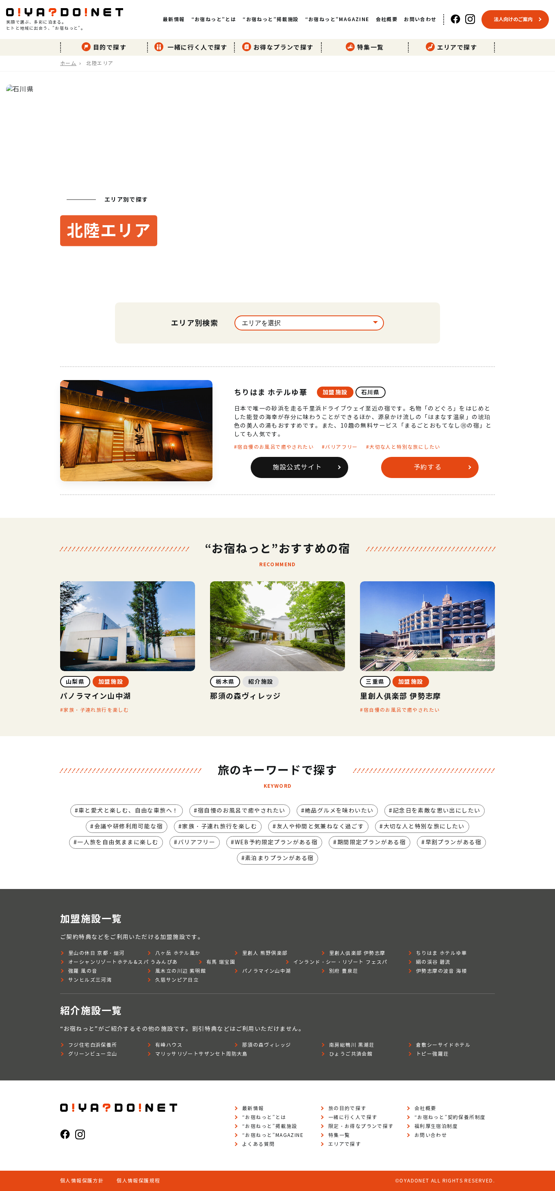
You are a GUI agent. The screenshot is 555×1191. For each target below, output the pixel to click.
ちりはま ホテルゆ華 (270, 392)
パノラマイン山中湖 (266, 971)
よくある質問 (258, 1144)
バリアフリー (341, 447)
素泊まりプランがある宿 (279, 858)
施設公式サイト (297, 467)
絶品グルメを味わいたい (339, 810)
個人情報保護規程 (138, 1181)
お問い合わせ (420, 19)
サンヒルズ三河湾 (90, 980)
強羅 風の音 (82, 971)
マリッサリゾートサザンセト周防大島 (201, 1054)
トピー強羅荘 (432, 1054)
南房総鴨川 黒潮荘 (352, 1045)
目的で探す (109, 47)
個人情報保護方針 (82, 1181)
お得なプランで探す (284, 47)
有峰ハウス (168, 1045)
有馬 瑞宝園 (220, 962)
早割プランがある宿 (453, 842)
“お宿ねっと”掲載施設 (270, 19)
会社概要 (387, 19)
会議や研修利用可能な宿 (128, 826)
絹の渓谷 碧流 (433, 962)
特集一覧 (370, 47)
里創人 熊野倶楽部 (265, 953)
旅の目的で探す (347, 1108)
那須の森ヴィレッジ (266, 1045)
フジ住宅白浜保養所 (92, 1045)
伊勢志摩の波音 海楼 (441, 971)
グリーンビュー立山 (92, 1054)
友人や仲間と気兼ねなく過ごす (320, 826)
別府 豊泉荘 (343, 971)
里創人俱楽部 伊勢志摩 (357, 953)
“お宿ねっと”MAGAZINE (337, 19)
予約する (428, 467)
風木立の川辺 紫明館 (180, 971)
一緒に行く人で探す (197, 47)
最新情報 (174, 19)
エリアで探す (457, 47)
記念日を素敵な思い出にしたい (437, 810)
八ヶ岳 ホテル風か (178, 953)
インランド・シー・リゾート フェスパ (340, 962)
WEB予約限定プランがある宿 (276, 842)
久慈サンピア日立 (177, 980)
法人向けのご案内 (513, 19)
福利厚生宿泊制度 (436, 1126)
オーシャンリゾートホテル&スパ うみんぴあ (123, 962)
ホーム (68, 63)
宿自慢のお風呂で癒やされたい (275, 447)
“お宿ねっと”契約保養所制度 (450, 1117)
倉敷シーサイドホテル (443, 1045)
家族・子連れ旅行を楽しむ (96, 710)
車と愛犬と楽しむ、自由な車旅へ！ (128, 810)
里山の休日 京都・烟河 (96, 953)
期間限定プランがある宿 (371, 842)
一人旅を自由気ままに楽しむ (117, 842)
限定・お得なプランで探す (361, 1126)
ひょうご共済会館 (351, 1054)
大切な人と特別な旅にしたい (404, 447)
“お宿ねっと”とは (213, 19)
